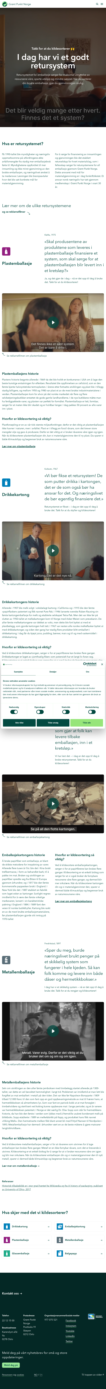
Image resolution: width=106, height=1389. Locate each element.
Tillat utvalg (53, 723)
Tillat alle (87, 723)
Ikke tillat (19, 723)
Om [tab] (87, 672)
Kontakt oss (10, 1293)
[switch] (40, 712)
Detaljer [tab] (53, 672)
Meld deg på (11, 1365)
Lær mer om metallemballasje (19, 1165)
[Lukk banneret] (102, 664)
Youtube (70, 1330)
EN (41, 1374)
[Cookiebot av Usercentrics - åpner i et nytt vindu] (85, 664)
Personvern (7, 1374)
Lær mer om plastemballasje (18, 446)
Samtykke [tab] (18, 672)
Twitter (69, 1341)
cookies (20, 1374)
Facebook (71, 1320)
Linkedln (70, 1336)
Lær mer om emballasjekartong (73, 901)
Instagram (71, 1325)
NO (35, 1374)
